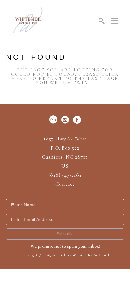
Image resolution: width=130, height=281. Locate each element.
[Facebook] (77, 120)
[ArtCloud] (54, 120)
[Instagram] (66, 120)
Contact (65, 184)
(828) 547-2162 (64, 175)
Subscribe (65, 234)
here (19, 78)
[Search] (102, 21)
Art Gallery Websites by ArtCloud (81, 255)
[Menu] (114, 21)
